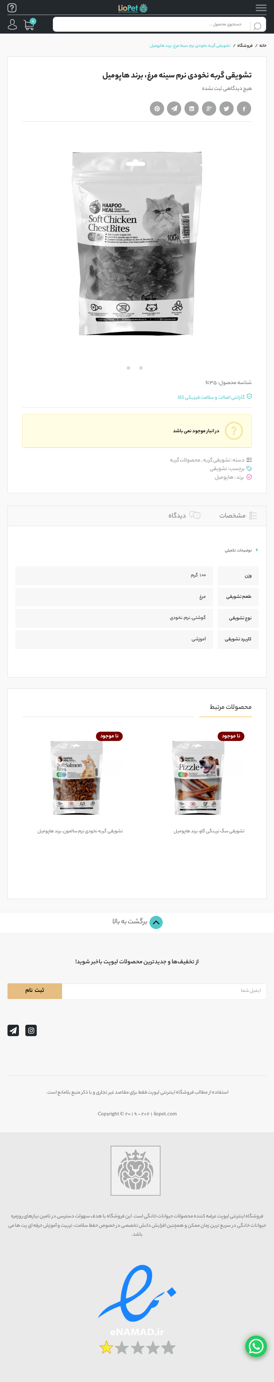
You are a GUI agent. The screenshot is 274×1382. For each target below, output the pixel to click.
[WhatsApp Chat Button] (256, 1346)
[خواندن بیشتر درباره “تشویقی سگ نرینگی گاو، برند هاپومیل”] (215, 820)
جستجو (257, 24)
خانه (263, 46)
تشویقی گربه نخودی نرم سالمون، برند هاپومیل (80, 831)
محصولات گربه (185, 461)
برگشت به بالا (130, 922)
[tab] (238, 515)
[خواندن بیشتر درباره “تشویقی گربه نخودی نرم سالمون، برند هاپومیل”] (93, 820)
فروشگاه (245, 46)
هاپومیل (224, 478)
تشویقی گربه (216, 461)
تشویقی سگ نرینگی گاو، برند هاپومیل (209, 831)
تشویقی (218, 469)
